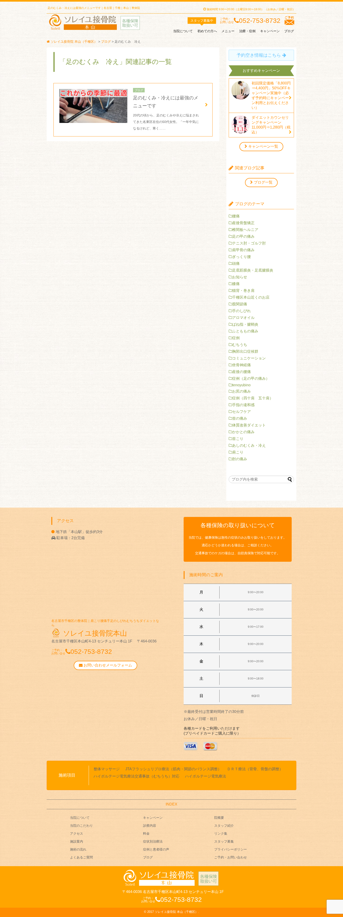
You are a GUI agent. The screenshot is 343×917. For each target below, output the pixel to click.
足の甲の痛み (243, 236)
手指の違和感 (243, 405)
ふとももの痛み (245, 331)
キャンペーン (270, 31)
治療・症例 (247, 31)
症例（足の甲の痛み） (251, 378)
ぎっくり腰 (241, 257)
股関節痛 (239, 304)
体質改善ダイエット (249, 425)
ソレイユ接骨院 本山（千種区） (176, 912)
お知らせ (239, 277)
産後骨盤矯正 (243, 223)
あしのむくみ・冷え (249, 445)
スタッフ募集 (224, 841)
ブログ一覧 (263, 182)
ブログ (289, 31)
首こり (237, 439)
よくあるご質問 (81, 857)
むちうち (239, 345)
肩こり (237, 452)
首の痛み (239, 418)
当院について (183, 31)
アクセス (76, 833)
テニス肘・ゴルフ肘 (249, 243)
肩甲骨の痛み (243, 250)
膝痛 (236, 284)
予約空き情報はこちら (259, 55)
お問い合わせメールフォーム (107, 665)
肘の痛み (239, 459)
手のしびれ (241, 311)
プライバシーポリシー (230, 849)
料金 (146, 833)
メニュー (227, 31)
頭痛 (236, 263)
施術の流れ (78, 849)
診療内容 (149, 825)
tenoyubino (241, 385)
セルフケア (241, 412)
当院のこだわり (81, 825)
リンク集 (220, 833)
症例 (236, 338)
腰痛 (236, 216)
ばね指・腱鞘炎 (245, 324)
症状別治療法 (153, 841)
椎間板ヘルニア (245, 230)
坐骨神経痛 (241, 365)
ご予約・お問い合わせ (230, 857)
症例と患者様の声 (156, 849)
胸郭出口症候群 (245, 351)
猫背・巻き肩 (243, 291)
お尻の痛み (241, 391)
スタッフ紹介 (224, 825)
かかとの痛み (243, 432)
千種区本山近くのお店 (251, 297)
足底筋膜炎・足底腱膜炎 (252, 270)
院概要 (219, 817)
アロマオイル (243, 318)
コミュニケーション (249, 358)
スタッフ (201, 20)
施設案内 (76, 841)
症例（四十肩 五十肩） (252, 398)
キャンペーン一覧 (263, 146)
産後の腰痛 (241, 372)
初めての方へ (207, 31)
